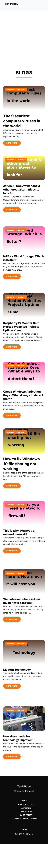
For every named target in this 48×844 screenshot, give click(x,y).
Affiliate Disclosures (26, 818)
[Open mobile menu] (42, 5)
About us (26, 808)
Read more (11, 143)
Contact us (26, 811)
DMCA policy (26, 815)
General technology (16, 89)
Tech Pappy (10, 3)
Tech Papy (24, 786)
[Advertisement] (24, 35)
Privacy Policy (26, 804)
